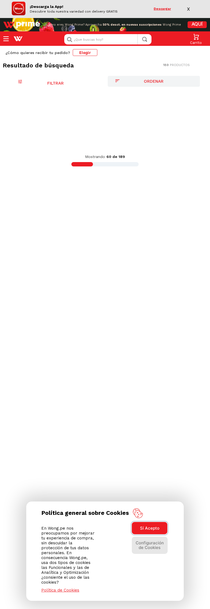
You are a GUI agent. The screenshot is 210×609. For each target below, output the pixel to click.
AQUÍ (197, 24)
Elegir (85, 52)
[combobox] (107, 39)
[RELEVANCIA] (154, 81)
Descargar (162, 9)
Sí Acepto (149, 528)
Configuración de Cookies (150, 545)
